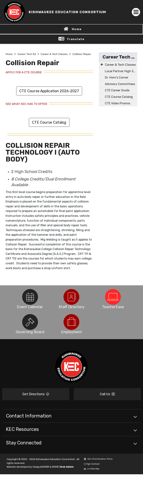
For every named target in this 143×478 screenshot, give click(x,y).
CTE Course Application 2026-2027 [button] (49, 91)
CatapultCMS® (41, 466)
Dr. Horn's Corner (116, 77)
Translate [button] (76, 39)
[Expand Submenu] (101, 64)
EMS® (55, 466)
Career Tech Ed (27, 54)
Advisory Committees (120, 84)
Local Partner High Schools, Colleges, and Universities (121, 71)
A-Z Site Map (93, 469)
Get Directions (33, 394)
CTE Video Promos (117, 103)
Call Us (105, 394)
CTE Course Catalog (119, 97)
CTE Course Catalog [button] (49, 122)
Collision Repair (81, 54)
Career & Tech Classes (54, 54)
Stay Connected (24, 443)
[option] (30, 297)
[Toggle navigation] (136, 12)
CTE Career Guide (117, 90)
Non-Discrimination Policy (100, 459)
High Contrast (92, 464)
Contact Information (29, 416)
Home (77, 29)
